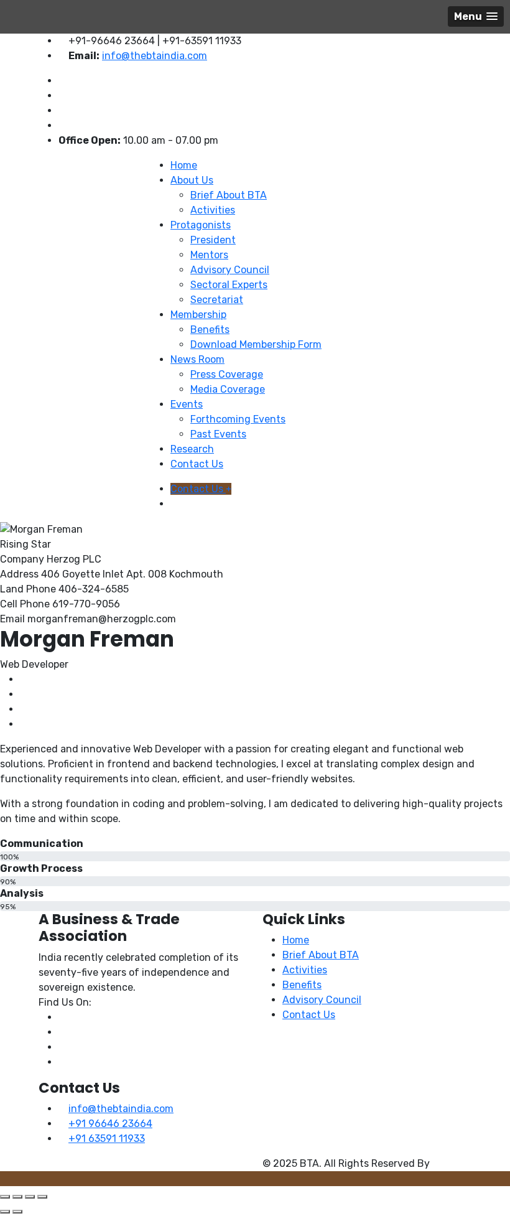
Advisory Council (229, 270)
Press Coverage (226, 374)
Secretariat (216, 300)
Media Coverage (227, 389)
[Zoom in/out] (5, 1197)
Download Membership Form (256, 344)
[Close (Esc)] (42, 1197)
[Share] (30, 1197)
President (213, 240)
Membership (198, 314)
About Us (191, 180)
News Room (197, 359)
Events (186, 404)
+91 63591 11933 (106, 1138)
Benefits (210, 329)
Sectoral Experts (228, 285)
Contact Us (196, 464)
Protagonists (200, 225)
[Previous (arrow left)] (5, 1212)
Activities (212, 210)
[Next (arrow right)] (17, 1212)
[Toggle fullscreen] (17, 1197)
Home (183, 165)
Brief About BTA (228, 195)
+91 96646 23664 (110, 1123)
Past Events (218, 434)
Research (192, 449)
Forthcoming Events (237, 419)
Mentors (209, 255)
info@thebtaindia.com (154, 56)
